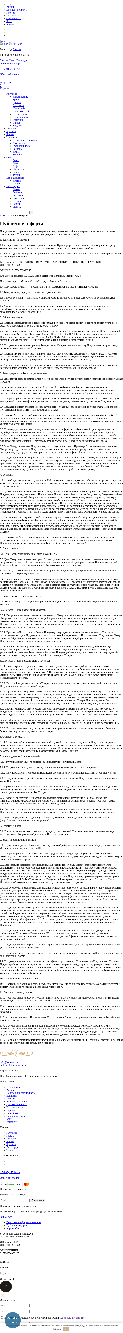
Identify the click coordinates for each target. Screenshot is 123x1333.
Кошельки (18, 198)
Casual (16, 122)
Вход (2, 41)
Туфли (16, 174)
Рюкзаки (17, 206)
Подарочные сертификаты (20, 1092)
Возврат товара (14, 1107)
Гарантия (11, 15)
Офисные (18, 119)
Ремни (16, 203)
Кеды (16, 163)
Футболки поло (21, 146)
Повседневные (21, 117)
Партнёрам (12, 1113)
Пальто (16, 183)
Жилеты (17, 154)
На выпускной (21, 111)
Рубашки (11, 131)
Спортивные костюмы (25, 140)
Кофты (16, 151)
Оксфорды (18, 169)
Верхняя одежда (15, 177)
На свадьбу (19, 108)
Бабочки (17, 192)
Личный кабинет (15, 1116)
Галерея (10, 12)
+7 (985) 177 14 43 (10, 68)
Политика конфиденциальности (23, 1222)
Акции (10, 6)
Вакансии (11, 1095)
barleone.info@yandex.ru (13, 1065)
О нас (9, 4)
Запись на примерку (11, 63)
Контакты (11, 24)
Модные (17, 125)
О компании (13, 1087)
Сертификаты (13, 18)
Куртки (17, 180)
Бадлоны (17, 148)
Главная (4, 215)
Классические (20, 96)
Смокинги (18, 105)
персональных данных (72, 1317)
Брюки (10, 134)
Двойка (17, 102)
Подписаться (38, 1200)
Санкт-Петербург (18, 60)
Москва (17, 49)
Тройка (17, 99)
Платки (17, 201)
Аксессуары (13, 186)
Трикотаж (11, 137)
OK (65, 1329)
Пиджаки (11, 128)
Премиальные (20, 114)
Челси (16, 172)
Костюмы (11, 93)
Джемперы (19, 143)
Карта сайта (12, 1228)
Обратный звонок (10, 74)
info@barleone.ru (9, 1062)
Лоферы (17, 166)
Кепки (16, 189)
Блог (9, 21)
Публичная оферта (16, 1225)
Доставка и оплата (16, 9)
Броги (16, 160)
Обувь (9, 157)
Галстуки (18, 195)
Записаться (6, 1217)
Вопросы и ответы (16, 1101)
